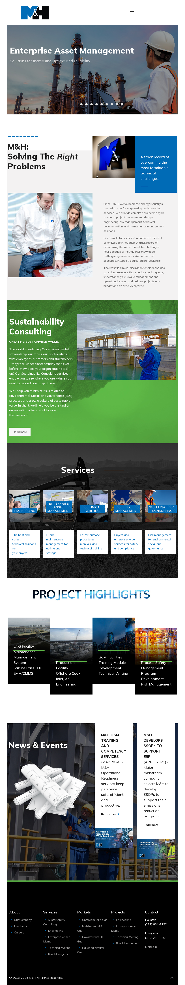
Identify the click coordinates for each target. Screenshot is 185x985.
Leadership (21, 926)
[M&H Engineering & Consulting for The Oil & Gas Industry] (35, 12)
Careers (19, 932)
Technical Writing (59, 947)
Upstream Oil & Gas (94, 920)
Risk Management (60, 954)
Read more (108, 814)
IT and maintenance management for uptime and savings (57, 544)
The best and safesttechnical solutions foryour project (24, 544)
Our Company (23, 920)
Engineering (55, 930)
